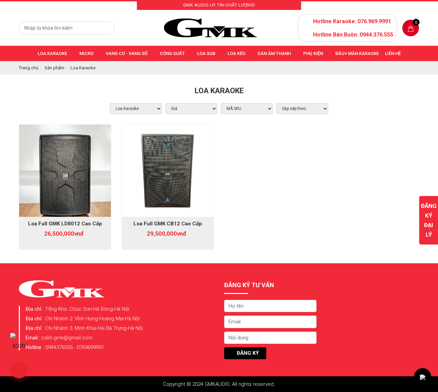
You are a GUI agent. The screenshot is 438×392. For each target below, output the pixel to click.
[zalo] (18, 341)
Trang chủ (28, 67)
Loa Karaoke (82, 67)
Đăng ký (247, 353)
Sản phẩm (54, 67)
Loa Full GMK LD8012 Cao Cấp (65, 224)
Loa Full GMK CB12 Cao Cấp (167, 224)
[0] (411, 28)
